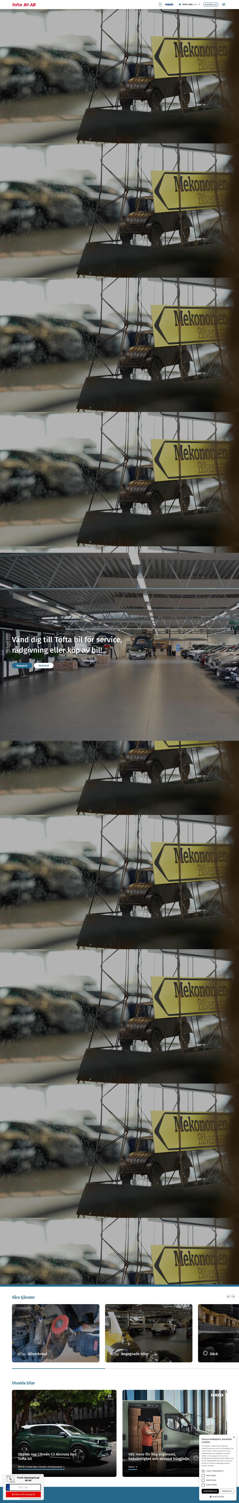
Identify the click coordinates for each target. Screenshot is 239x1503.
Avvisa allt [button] (227, 1491)
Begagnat (22, 665)
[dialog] (218, 1468)
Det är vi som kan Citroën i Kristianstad (29, 1391)
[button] (228, 1296)
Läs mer (211, 1466)
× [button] (234, 1437)
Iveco (124, 1391)
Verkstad (44, 665)
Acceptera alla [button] (210, 1491)
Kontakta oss (211, 4)
